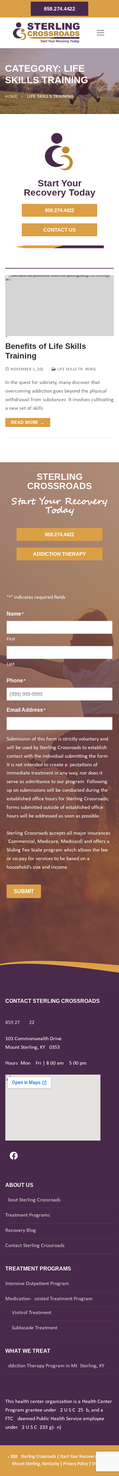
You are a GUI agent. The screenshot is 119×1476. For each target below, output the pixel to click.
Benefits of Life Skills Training (45, 351)
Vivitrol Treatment (31, 1312)
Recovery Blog (20, 1230)
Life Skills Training (76, 369)
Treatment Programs (27, 1215)
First (11, 639)
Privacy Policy (76, 1463)
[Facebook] (13, 1155)
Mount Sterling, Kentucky (35, 1463)
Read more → (28, 422)
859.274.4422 (59, 9)
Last (11, 664)
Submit (24, 891)
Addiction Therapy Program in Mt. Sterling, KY (54, 1366)
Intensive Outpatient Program (37, 1283)
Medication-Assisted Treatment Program (49, 1299)
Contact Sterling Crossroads (34, 1245)
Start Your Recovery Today (84, 1456)
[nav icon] (100, 33)
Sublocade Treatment (35, 1328)
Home (11, 96)
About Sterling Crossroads (32, 1200)
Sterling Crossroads (38, 1456)
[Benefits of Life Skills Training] (59, 305)
